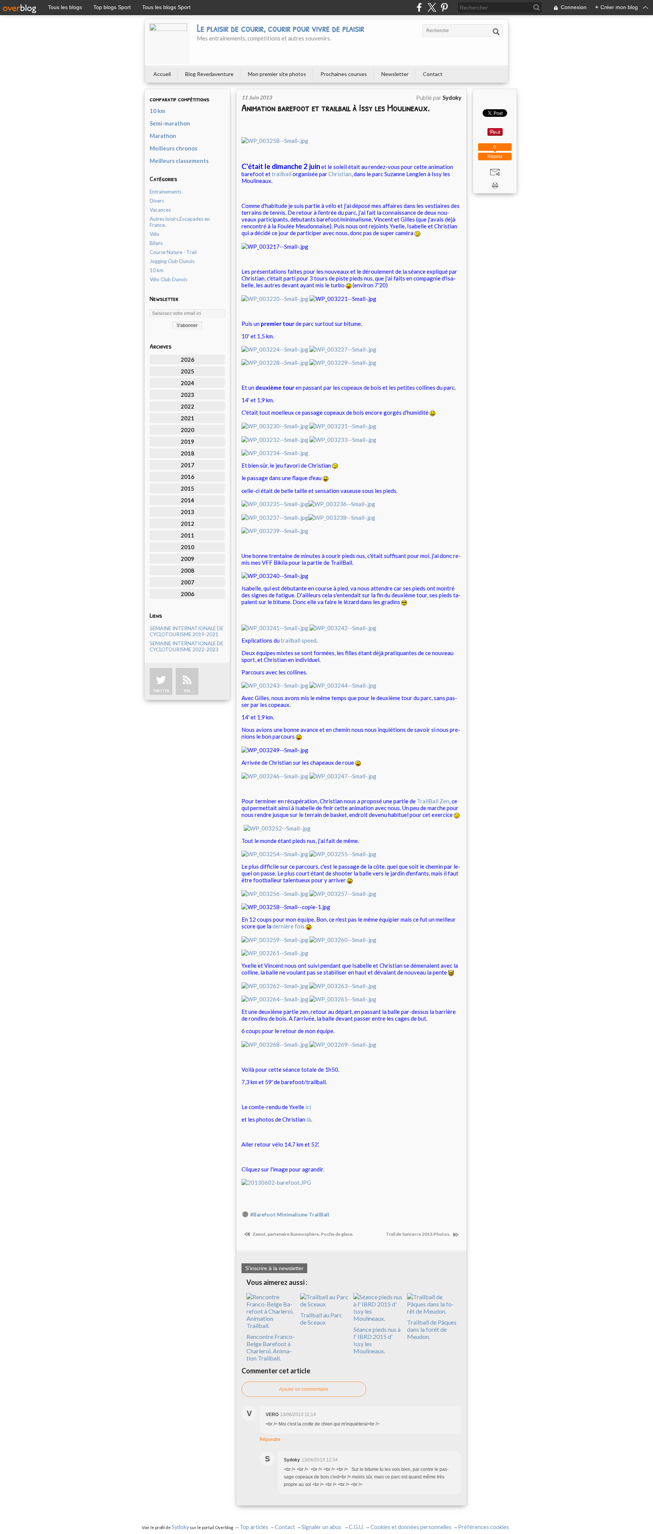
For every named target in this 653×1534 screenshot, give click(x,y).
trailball (281, 173)
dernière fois (288, 926)
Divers (157, 201)
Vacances (160, 210)
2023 (187, 394)
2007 (187, 582)
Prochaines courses (343, 74)
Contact (433, 74)
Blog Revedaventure (209, 74)
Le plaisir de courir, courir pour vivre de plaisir (280, 28)
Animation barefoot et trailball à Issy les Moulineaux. (335, 107)
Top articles (254, 1527)
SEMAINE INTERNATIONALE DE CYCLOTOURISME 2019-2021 (186, 631)
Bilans (156, 243)
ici (308, 1106)
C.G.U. (356, 1527)
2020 (187, 429)
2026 (187, 359)
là (308, 1119)
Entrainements (165, 192)
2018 (187, 453)
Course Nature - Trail (173, 252)
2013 (187, 511)
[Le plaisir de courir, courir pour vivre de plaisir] (168, 42)
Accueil (162, 74)
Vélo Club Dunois (168, 279)
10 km (157, 110)
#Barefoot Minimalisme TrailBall (289, 1215)
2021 (187, 418)
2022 (187, 406)
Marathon (163, 135)
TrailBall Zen (433, 801)
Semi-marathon (170, 123)
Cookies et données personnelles (411, 1527)
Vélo (154, 234)
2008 (187, 570)
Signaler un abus (322, 1527)
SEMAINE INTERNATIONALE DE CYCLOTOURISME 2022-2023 (186, 646)
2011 (187, 535)
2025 (187, 371)
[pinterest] (444, 7)
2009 (187, 558)
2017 (187, 465)
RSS (187, 691)
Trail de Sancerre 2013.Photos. (418, 1234)
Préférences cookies (483, 1527)
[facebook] (419, 7)
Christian (339, 173)
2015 (187, 488)
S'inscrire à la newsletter (274, 1268)
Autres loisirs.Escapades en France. (180, 222)
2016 (187, 476)
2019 (187, 441)
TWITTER (161, 691)
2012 (187, 523)
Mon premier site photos (277, 74)
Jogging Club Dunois (172, 261)
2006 (187, 593)
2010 (187, 547)
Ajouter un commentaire (303, 1389)
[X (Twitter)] (431, 7)
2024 (187, 383)
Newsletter (395, 74)
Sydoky (180, 1527)
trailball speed (298, 640)
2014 (187, 500)
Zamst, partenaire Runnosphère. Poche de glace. (302, 1234)
